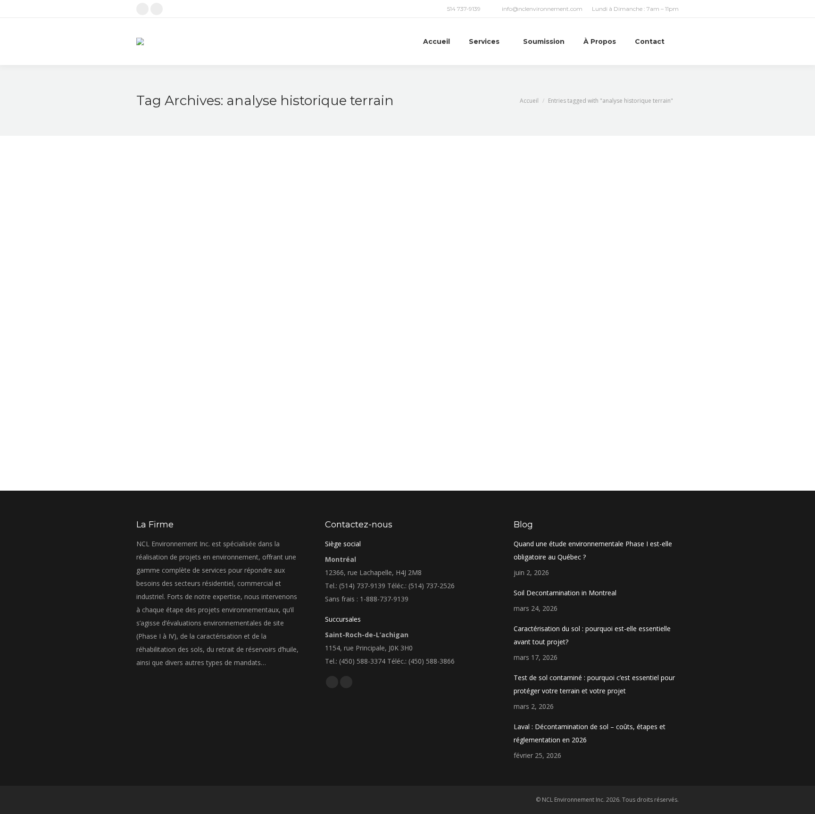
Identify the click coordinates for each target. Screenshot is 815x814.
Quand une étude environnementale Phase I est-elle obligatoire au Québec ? (593, 550)
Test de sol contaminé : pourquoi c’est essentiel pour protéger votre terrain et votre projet (594, 684)
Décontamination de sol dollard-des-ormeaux (245, 380)
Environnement (168, 397)
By (207, 397)
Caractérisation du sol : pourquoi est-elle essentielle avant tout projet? (592, 635)
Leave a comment (299, 397)
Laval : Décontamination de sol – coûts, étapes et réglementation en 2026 (589, 733)
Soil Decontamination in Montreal (565, 592)
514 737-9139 (464, 8)
